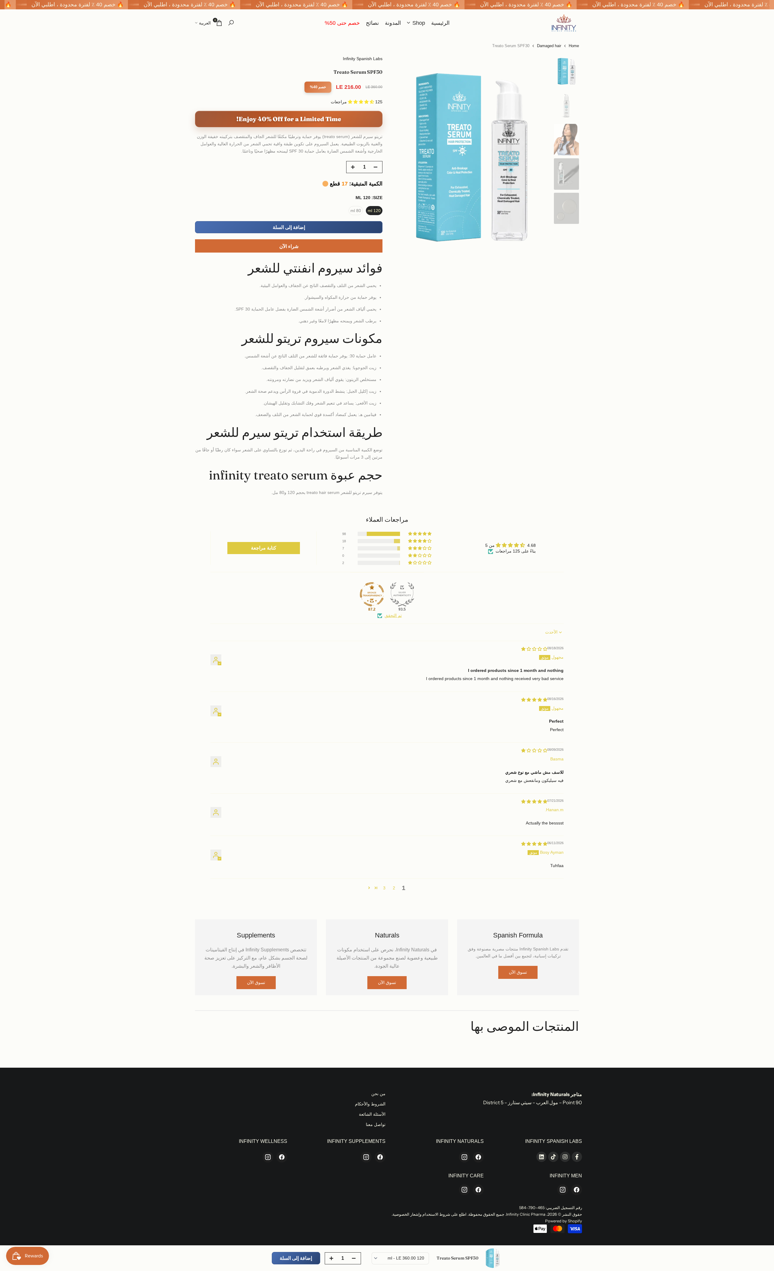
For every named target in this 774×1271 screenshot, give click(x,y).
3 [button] (384, 888)
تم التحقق (393, 615)
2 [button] (394, 888)
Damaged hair (549, 46)
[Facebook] (478, 1157)
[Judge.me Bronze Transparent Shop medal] (372, 594)
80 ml (355, 210)
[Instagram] (464, 1157)
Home (574, 46)
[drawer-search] (231, 22)
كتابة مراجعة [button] (263, 547)
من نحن (378, 1093)
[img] (534, 649)
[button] (361, 101)
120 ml (374, 210)
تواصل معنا (375, 1124)
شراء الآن (288, 246)
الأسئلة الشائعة (372, 1114)
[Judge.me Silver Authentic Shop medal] (402, 594)
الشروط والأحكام (370, 1104)
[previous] (539, 155)
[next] (404, 155)
